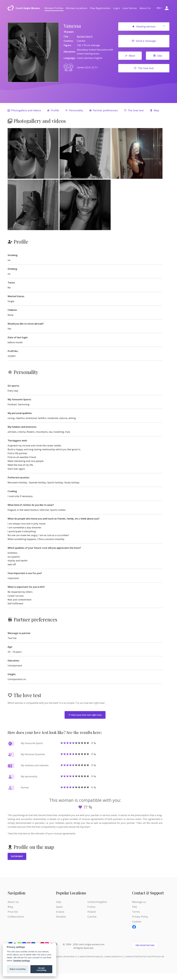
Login (116, 8)
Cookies (136, 921)
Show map (17, 856)
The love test (146, 68)
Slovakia (61, 916)
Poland (91, 911)
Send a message (146, 41)
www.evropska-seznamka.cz (61, 956)
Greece (60, 911)
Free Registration (100, 8)
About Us (145, 8)
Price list (13, 911)
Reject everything (17, 969)
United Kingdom (97, 902)
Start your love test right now (86, 714)
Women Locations (76, 8)
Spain (59, 906)
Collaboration (16, 916)
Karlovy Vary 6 (85, 36)
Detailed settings (21, 960)
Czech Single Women (28, 8)
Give (159, 55)
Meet (132, 55)
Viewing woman (146, 26)
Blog (10, 906)
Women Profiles (54, 8)
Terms (136, 911)
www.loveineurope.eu (91, 956)
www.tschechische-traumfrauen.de (145, 956)
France (91, 906)
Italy (58, 902)
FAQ (134, 906)
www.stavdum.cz (114, 956)
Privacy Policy (140, 916)
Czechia (91, 916)
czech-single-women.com (91, 944)
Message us (139, 902)
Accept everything (41, 969)
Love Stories (129, 8)
